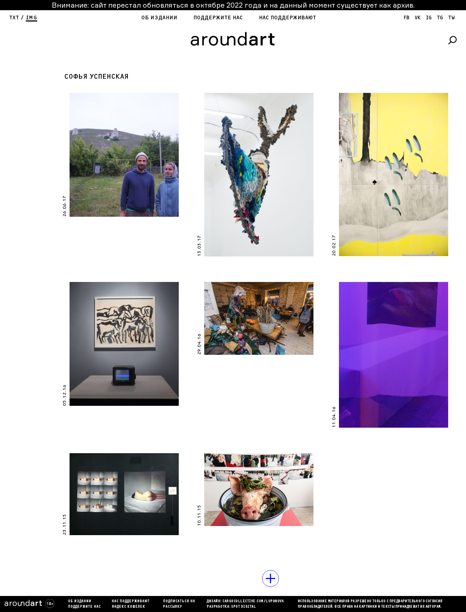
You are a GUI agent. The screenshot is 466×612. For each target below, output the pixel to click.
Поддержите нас (218, 17)
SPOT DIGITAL (243, 606)
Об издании (159, 17)
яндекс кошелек (128, 606)
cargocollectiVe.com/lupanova (253, 601)
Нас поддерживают (287, 17)
